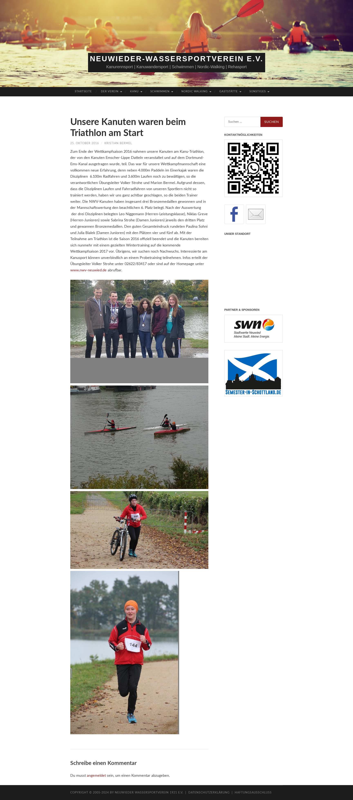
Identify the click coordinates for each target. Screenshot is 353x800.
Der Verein (109, 91)
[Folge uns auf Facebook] (234, 214)
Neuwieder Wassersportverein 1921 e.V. (149, 792)
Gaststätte (228, 91)
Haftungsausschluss (253, 792)
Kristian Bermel (118, 143)
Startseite (83, 91)
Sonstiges (257, 91)
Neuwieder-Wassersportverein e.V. (176, 59)
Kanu (134, 91)
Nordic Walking (194, 91)
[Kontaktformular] (256, 214)
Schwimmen (160, 91)
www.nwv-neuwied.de (88, 270)
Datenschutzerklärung (209, 792)
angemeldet (96, 776)
